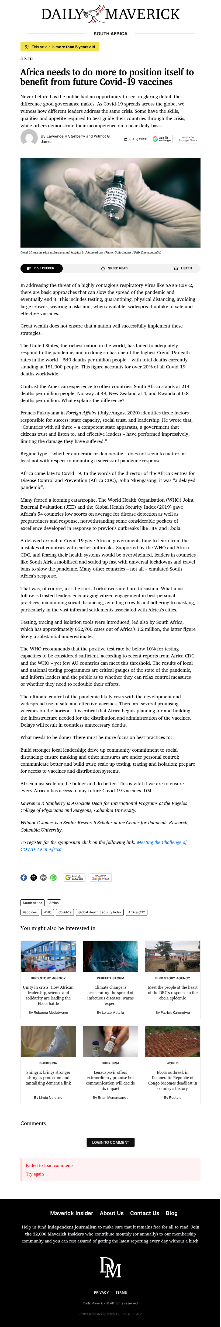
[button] (162, 139)
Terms (121, 1292)
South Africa (32, 903)
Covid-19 (64, 912)
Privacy (101, 1292)
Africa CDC (136, 912)
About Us (112, 1213)
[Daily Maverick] (110, 14)
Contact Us (144, 1213)
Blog (172, 1213)
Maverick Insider (71, 1213)
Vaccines (30, 912)
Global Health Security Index (99, 912)
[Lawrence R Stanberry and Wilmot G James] (29, 137)
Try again (35, 1174)
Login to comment (110, 1142)
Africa (54, 903)
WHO (47, 912)
